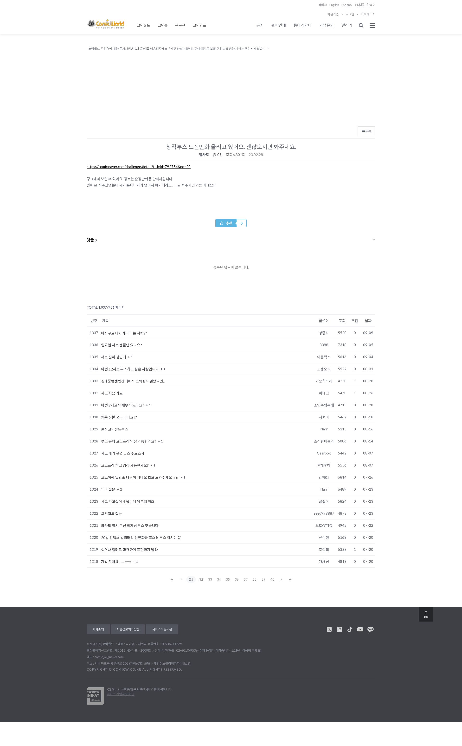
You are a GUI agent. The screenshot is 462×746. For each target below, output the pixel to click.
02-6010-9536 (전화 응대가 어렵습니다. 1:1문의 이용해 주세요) (218, 650)
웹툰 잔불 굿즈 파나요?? (119, 417)
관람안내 (278, 25)
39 (263, 579)
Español (347, 5)
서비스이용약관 (162, 629)
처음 (172, 579)
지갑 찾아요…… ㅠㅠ (116, 561)
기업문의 (326, 25)
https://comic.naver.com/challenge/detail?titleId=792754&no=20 (139, 166)
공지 (260, 25)
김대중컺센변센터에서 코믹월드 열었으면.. (133, 381)
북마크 (322, 5)
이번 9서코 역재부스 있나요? (123, 405)
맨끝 (290, 579)
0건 (220, 154)
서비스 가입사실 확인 (120, 694)
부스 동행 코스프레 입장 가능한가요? (129, 441)
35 (228, 579)
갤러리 (346, 25)
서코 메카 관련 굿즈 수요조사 (122, 453)
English (334, 5)
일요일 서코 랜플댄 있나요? (121, 345)
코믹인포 (199, 25)
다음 (281, 579)
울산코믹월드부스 (114, 429)
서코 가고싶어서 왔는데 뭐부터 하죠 (127, 501)
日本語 (359, 5)
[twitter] (329, 629)
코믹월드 (143, 25)
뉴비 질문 (108, 489)
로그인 (350, 14)
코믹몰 (163, 25)
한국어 (371, 5)
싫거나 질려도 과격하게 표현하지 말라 (129, 549)
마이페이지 (368, 14)
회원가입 (333, 14)
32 (201, 579)
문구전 (180, 25)
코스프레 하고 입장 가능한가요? (125, 465)
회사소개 (98, 629)
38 (255, 579)
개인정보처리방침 (128, 629)
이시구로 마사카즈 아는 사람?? (124, 333)
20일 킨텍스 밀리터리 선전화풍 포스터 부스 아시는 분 (141, 537)
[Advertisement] (231, 87)
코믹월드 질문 (111, 513)
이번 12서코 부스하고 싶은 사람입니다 (130, 369)
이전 (181, 579)
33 (210, 579)
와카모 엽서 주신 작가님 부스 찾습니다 (130, 525)
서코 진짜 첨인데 (114, 357)
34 (219, 579)
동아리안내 (303, 25)
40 (272, 579)
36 (237, 579)
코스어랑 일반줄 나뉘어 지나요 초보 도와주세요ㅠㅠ (140, 477)
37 (246, 579)
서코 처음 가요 (112, 393)
